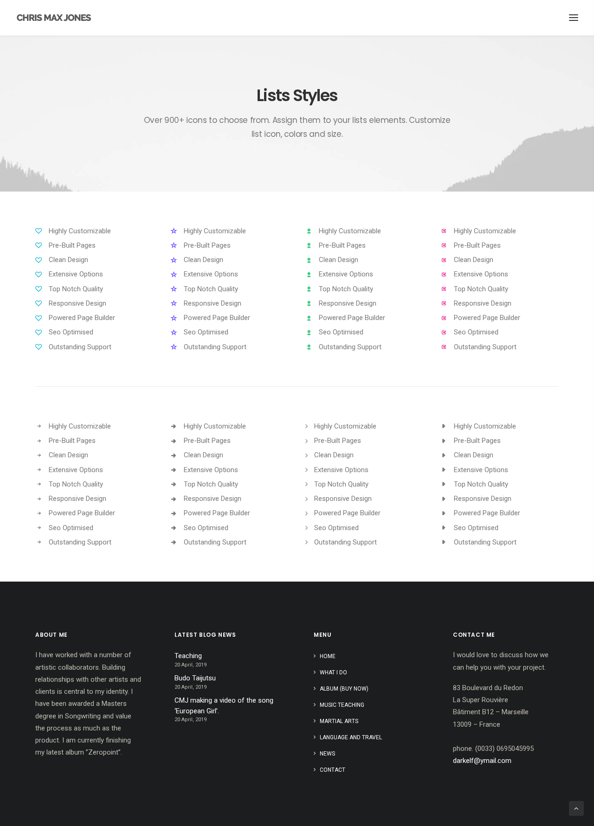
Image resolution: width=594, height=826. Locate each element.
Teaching (188, 656)
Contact (332, 770)
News (327, 753)
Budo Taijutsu (195, 678)
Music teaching (342, 705)
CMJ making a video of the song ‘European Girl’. (223, 705)
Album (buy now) (344, 688)
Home (328, 656)
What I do (333, 672)
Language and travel (351, 737)
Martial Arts (339, 721)
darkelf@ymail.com (482, 760)
